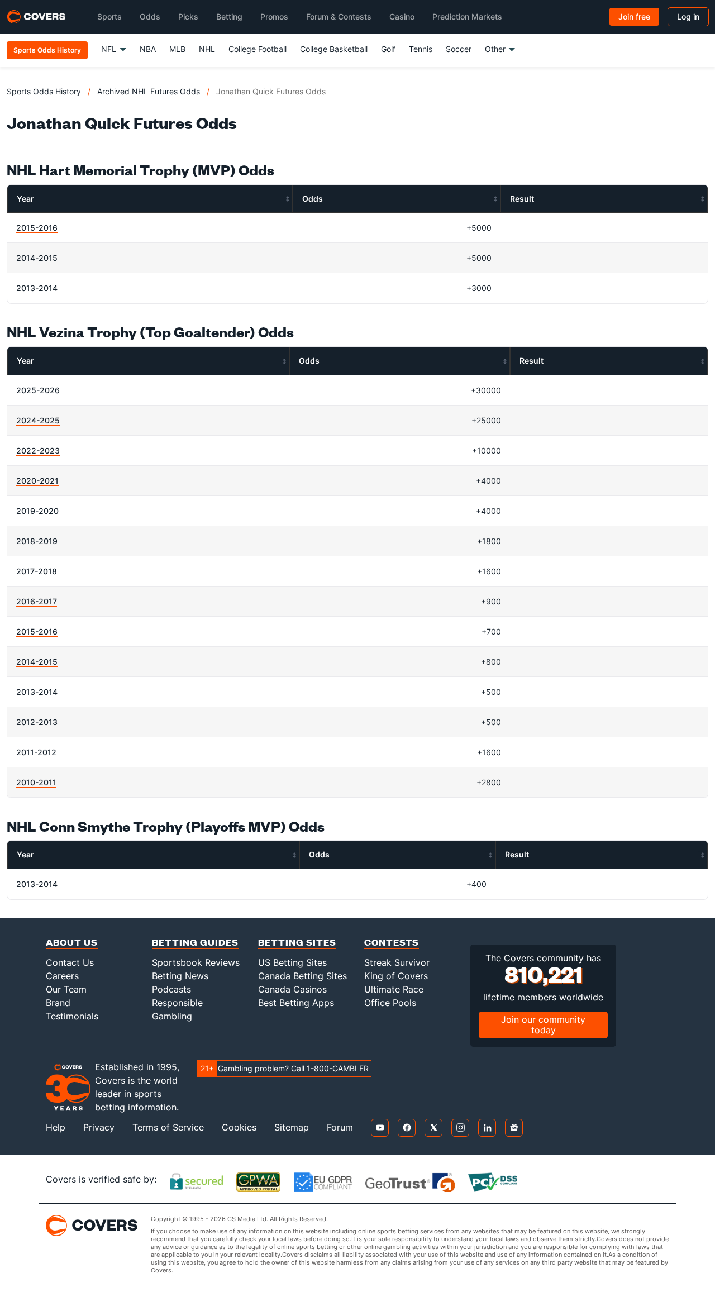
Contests (391, 942)
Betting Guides (195, 942)
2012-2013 (37, 722)
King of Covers (396, 975)
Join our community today (543, 1025)
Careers (62, 975)
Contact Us (70, 962)
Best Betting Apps (296, 1002)
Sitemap (291, 1127)
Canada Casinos (292, 989)
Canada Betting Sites (302, 975)
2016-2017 (36, 601)
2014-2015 (37, 258)
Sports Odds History (44, 91)
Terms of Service (168, 1127)
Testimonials (72, 1016)
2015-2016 (37, 227)
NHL (207, 49)
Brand (58, 1002)
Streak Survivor (397, 962)
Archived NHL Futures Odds (148, 91)
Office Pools (390, 1002)
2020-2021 (37, 480)
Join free (634, 16)
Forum (340, 1127)
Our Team (66, 989)
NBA (148, 49)
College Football (257, 49)
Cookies (239, 1127)
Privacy (99, 1127)
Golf (388, 49)
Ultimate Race (393, 989)
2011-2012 (36, 752)
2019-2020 (37, 511)
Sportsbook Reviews (196, 962)
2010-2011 (36, 782)
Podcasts (171, 989)
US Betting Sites (292, 962)
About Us (72, 942)
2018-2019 (37, 541)
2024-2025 (38, 420)
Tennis (420, 49)
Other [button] (495, 49)
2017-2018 (36, 571)
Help (55, 1127)
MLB (177, 49)
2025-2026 (38, 390)
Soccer (458, 49)
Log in (688, 16)
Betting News (180, 975)
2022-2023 (38, 450)
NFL (108, 49)
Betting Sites (297, 942)
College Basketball (334, 49)
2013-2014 (37, 288)
